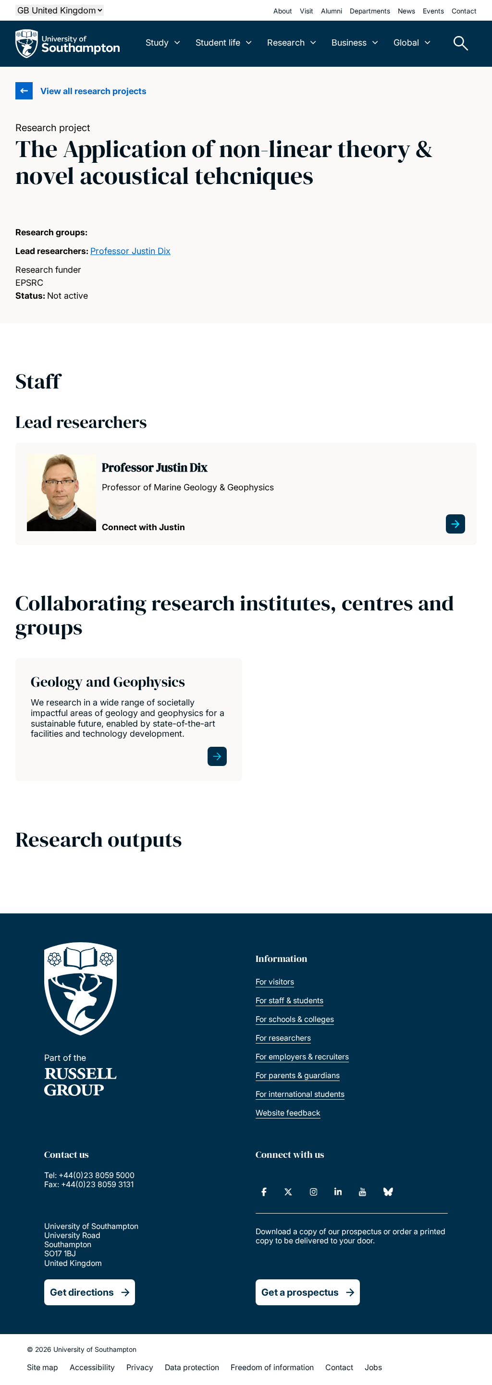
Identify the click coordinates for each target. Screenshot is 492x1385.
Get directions (82, 1292)
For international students (300, 1094)
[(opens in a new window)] (264, 1192)
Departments (370, 11)
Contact (464, 11)
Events (433, 11)
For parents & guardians (298, 1075)
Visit (306, 11)
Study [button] (157, 42)
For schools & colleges (295, 1019)
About (282, 11)
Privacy (139, 1367)
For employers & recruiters (302, 1056)
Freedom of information (272, 1367)
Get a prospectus (300, 1292)
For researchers (283, 1038)
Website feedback (288, 1113)
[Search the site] (457, 43)
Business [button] (349, 42)
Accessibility (92, 1367)
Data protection (192, 1367)
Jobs (373, 1367)
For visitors (275, 981)
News (406, 11)
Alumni (331, 11)
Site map (42, 1367)
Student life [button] (218, 42)
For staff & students (289, 1000)
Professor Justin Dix (130, 251)
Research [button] (286, 42)
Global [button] (406, 42)
